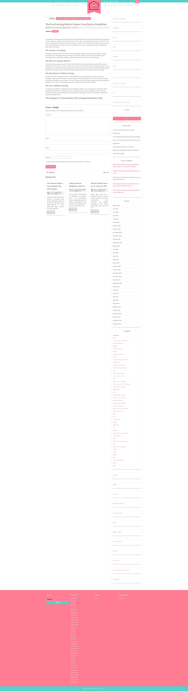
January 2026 (116, 229)
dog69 (114, 463)
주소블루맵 (115, 28)
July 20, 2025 (74, 189)
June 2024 (116, 293)
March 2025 (116, 263)
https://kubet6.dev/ (118, 400)
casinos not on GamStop (119, 381)
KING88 (115, 430)
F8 (113, 427)
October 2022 (116, 317)
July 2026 (115, 208)
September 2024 (117, 283)
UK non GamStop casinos (119, 367)
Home (53, 5)
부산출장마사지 (117, 579)
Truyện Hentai (116, 419)
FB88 (114, 414)
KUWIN (115, 422)
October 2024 (116, 279)
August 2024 (116, 286)
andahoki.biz (116, 362)
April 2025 (115, 259)
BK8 (114, 457)
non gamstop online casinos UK (121, 102)
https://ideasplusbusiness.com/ (121, 570)
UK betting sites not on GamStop (121, 384)
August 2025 (116, 246)
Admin (60, 27)
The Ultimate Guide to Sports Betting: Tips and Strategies (55, 186)
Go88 (114, 47)
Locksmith (51, 18)
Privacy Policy (60, 5)
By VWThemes (101, 688)
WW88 (114, 484)
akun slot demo (117, 435)
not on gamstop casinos (119, 395)
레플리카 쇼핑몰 (117, 532)
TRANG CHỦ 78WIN (118, 460)
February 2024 (117, 307)
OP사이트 (115, 551)
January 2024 (116, 310)
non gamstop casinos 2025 (120, 340)
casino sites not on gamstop (120, 433)
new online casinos (118, 348)
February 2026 (117, 225)
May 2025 (115, 256)
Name (48, 138)
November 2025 (117, 236)
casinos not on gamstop (119, 18)
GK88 (114, 378)
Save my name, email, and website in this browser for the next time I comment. (68, 161)
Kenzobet (115, 494)
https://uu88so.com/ (118, 411)
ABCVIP (115, 346)
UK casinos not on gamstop (120, 441)
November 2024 (117, 276)
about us (69, 5)
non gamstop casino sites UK (120, 359)
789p (114, 444)
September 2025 (117, 242)
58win (114, 337)
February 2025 (117, 266)
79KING (115, 449)
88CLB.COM (116, 389)
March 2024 (116, 303)
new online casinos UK (119, 365)
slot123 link (116, 425)
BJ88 (114, 465)
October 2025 (116, 239)
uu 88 (114, 392)
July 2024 (115, 290)
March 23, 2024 (51, 27)
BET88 (114, 438)
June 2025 (116, 252)
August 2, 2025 (96, 189)
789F (114, 416)
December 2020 (117, 320)
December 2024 (117, 273)
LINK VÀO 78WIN (117, 513)
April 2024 (115, 300)
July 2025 (115, 249)
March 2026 (116, 222)
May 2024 (115, 296)
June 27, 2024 (52, 192)
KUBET (115, 522)
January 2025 (116, 269)
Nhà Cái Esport (117, 164)
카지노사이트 (116, 560)
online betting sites (118, 343)
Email (47, 147)
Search (127, 109)
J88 (114, 370)
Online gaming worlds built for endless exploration (126, 136)
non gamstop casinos (118, 354)
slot (114, 92)
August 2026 (116, 205)
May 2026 (115, 215)
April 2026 (115, 219)
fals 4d (114, 37)
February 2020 (117, 323)
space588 (115, 56)
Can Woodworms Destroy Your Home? (123, 146)
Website (48, 157)
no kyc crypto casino (118, 376)
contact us (76, 5)
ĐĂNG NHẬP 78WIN (118, 503)
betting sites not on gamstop (120, 408)
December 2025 (117, 232)
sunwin (115, 66)
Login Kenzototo (117, 541)
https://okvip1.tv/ (82, 45)
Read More (51, 213)
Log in (96, 598)
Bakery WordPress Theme (90, 688)
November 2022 (117, 313)
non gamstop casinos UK (119, 397)
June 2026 (116, 212)
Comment (49, 114)
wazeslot (115, 475)
